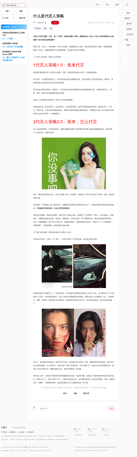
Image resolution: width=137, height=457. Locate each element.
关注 (55, 22)
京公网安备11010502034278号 (39, 447)
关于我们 (4, 432)
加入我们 (22, 432)
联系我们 (13, 432)
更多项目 (14, 27)
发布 (111, 408)
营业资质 (30, 432)
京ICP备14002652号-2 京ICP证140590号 (13, 447)
